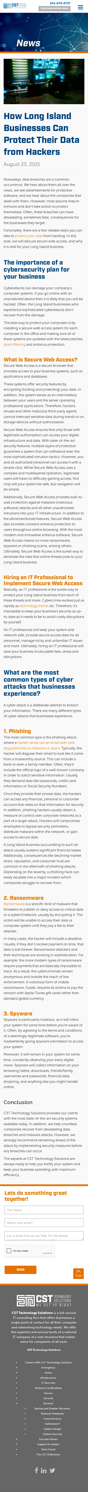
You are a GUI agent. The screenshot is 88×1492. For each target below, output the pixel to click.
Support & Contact (48, 1444)
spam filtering (14, 344)
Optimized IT (52, 1423)
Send (20, 1270)
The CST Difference (48, 1454)
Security (48, 1398)
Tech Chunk (48, 1449)
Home (48, 1372)
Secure (48, 1393)
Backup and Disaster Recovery (52, 1408)
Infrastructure (48, 1377)
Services (48, 1403)
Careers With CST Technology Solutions (48, 1362)
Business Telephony (52, 1413)
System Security (52, 1434)
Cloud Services (52, 1418)
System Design (52, 1428)
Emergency (48, 1367)
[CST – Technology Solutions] (15, 8)
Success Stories (48, 1439)
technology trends (34, 606)
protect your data (29, 236)
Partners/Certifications (48, 1388)
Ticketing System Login (54, 8)
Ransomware (14, 904)
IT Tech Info (48, 1382)
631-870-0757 (60, 3)
